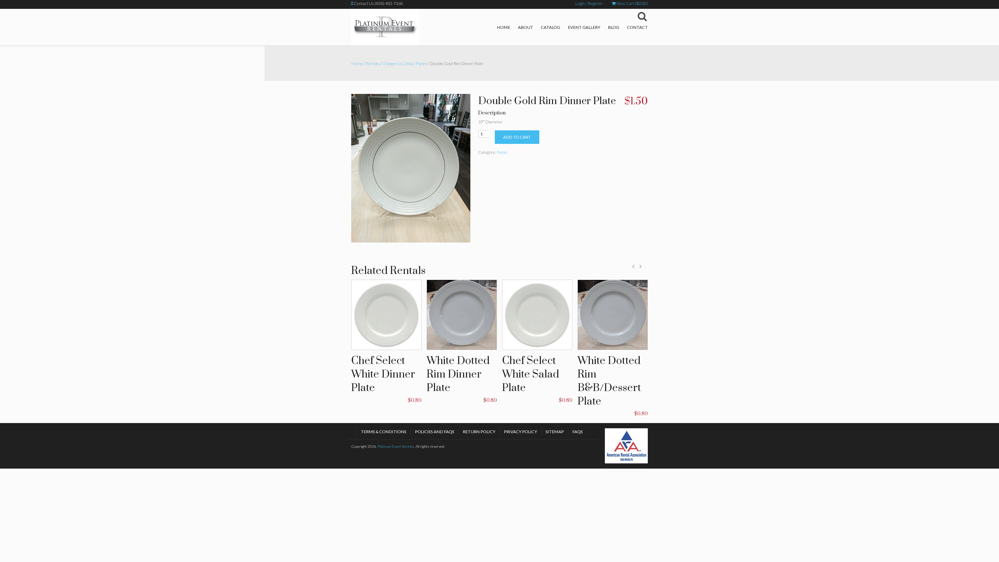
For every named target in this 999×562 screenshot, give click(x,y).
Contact (637, 27)
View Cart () (632, 3)
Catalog (550, 27)
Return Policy (479, 431)
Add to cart (517, 137)
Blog (613, 27)
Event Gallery (584, 27)
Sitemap (555, 431)
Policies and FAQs (434, 431)
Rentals (372, 63)
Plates (421, 63)
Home (503, 27)
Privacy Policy (520, 431)
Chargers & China (397, 63)
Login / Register (589, 3)
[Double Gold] (410, 167)
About (525, 27)
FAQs (577, 431)
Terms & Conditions (383, 431)
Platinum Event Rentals (395, 446)
